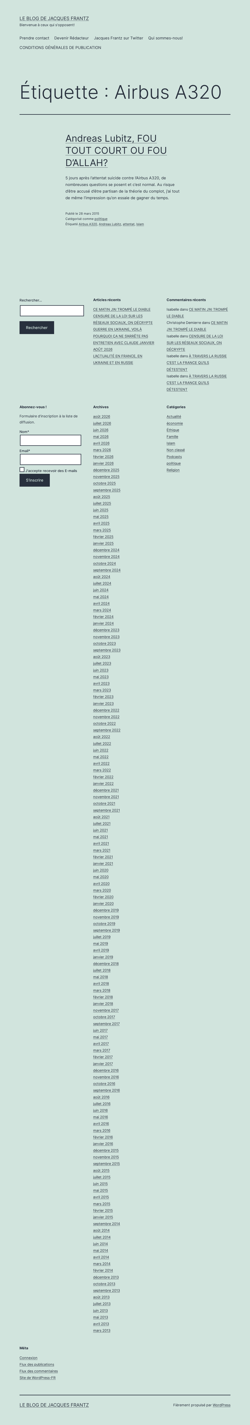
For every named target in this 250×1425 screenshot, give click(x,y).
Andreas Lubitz (110, 224)
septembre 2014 (106, 1224)
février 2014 (103, 1270)
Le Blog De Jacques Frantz (54, 18)
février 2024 (103, 617)
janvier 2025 (103, 543)
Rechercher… (31, 300)
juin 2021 (100, 830)
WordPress (221, 1405)
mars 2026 (102, 450)
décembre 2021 (106, 790)
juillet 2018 (102, 970)
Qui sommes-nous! (165, 38)
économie (175, 423)
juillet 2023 (102, 663)
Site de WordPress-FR (38, 1378)
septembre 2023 (107, 650)
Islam (140, 224)
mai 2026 (101, 437)
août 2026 (101, 416)
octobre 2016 (104, 1084)
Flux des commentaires (39, 1371)
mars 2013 (101, 1330)
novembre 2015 (106, 1157)
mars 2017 (101, 1050)
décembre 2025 (106, 470)
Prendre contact (34, 38)
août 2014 (101, 1230)
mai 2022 (101, 757)
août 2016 (101, 1097)
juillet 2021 (102, 823)
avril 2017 (101, 1044)
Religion (173, 470)
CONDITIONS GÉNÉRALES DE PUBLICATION (60, 47)
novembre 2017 (106, 1010)
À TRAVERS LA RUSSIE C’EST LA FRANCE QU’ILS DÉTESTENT (197, 362)
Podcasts (174, 457)
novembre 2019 (106, 917)
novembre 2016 (106, 1077)
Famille (172, 437)
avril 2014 (101, 1257)
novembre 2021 (106, 797)
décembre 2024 (106, 550)
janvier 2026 (103, 463)
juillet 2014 (102, 1237)
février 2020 (103, 897)
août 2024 (101, 577)
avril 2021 (101, 843)
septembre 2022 (107, 730)
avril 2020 (101, 884)
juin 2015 (100, 1184)
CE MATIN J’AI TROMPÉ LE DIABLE (122, 309)
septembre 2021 (106, 810)
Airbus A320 (88, 224)
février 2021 (103, 857)
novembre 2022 (106, 717)
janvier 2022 (103, 783)
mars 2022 (102, 770)
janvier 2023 (103, 703)
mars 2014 (102, 1264)
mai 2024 (101, 597)
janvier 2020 (103, 903)
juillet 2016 (102, 1104)
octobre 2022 (104, 723)
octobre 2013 (104, 1284)
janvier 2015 (103, 1217)
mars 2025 (102, 530)
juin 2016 (100, 1110)
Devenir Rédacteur (71, 38)
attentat (129, 224)
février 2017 (103, 1057)
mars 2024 (102, 610)
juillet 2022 (102, 743)
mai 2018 (100, 977)
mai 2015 (100, 1190)
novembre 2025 (106, 477)
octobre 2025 (104, 483)
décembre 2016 (106, 1070)
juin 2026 (100, 430)
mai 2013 (100, 1317)
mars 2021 (101, 850)
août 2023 (101, 657)
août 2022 (101, 737)
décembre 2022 (106, 710)
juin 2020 (100, 870)
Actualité (174, 416)
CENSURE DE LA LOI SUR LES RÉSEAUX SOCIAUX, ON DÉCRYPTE (195, 342)
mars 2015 (101, 1204)
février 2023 (103, 697)
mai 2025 (101, 517)
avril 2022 (101, 763)
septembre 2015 (106, 1164)
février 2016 (103, 1137)
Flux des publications (37, 1364)
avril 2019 (101, 950)
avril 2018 (101, 983)
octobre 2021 (104, 803)
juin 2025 (100, 510)
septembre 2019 (106, 930)
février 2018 (103, 997)
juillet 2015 (102, 1177)
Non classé (176, 450)
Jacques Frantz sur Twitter (118, 38)
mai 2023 (101, 677)
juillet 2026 (102, 423)
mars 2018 (101, 990)
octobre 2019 (104, 924)
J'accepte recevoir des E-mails (50, 471)
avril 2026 (101, 443)
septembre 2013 (106, 1290)
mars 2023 (102, 690)
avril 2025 (101, 523)
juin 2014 (100, 1244)
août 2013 (101, 1297)
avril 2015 (101, 1197)
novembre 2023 (106, 637)
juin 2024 (101, 590)
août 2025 (101, 497)
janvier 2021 (103, 863)
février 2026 (103, 457)
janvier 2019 (103, 957)
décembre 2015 (106, 1150)
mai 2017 (100, 1037)
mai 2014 (100, 1250)
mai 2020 (101, 877)
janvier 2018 (103, 1004)
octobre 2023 (104, 643)
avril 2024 (101, 603)
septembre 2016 (106, 1090)
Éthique (173, 430)
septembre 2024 (107, 570)
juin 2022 (100, 750)
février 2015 (103, 1210)
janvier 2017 (103, 1064)
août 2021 (101, 817)
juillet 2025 (102, 503)
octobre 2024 (104, 563)
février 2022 (103, 777)
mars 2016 (101, 1130)
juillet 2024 (102, 583)
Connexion (29, 1358)
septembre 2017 (106, 1024)
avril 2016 (101, 1124)
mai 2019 (100, 943)
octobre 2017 (104, 1017)
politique (101, 219)
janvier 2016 (103, 1144)
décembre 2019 (106, 910)
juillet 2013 (102, 1304)
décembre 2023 (106, 630)
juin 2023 (100, 670)
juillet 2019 (102, 937)
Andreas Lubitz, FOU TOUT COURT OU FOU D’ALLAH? (116, 150)
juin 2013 (100, 1311)
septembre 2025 (107, 490)
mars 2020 (102, 890)
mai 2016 (100, 1117)
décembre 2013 (106, 1277)
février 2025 (103, 537)
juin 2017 (100, 1030)
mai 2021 (100, 837)
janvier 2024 (103, 623)
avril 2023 (101, 683)
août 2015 (101, 1170)
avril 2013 (101, 1324)
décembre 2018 (106, 964)
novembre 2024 (106, 557)
